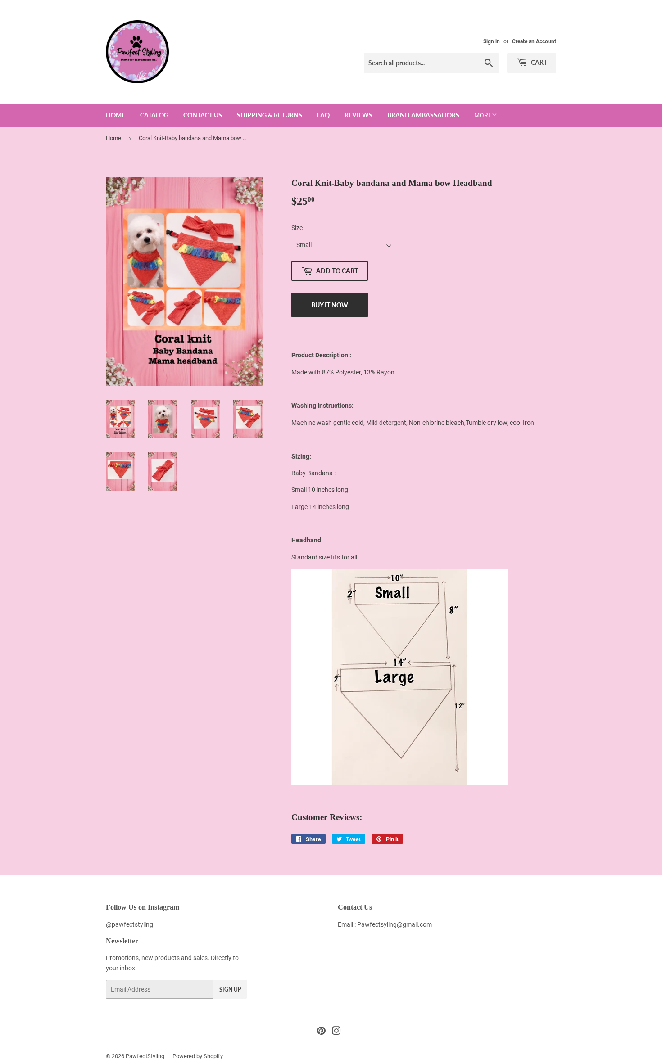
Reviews (358, 115)
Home (115, 115)
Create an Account (534, 41)
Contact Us (202, 115)
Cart (538, 62)
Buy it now (329, 305)
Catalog (154, 115)
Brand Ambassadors (423, 115)
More (483, 115)
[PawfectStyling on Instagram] (336, 1032)
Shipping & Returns (269, 115)
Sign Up (230, 989)
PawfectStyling (145, 1056)
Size (297, 227)
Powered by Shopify (197, 1056)
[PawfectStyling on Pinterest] (321, 1032)
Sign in (491, 41)
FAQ (323, 115)
